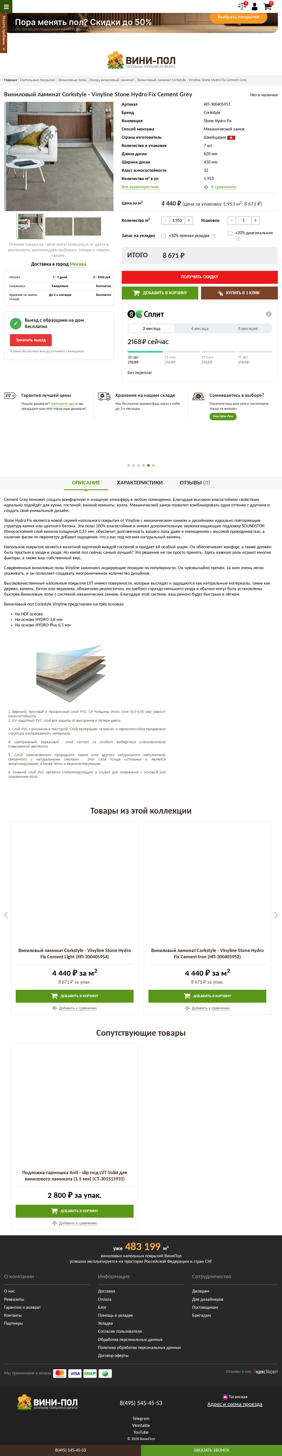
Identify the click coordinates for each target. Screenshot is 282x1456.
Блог (102, 1307)
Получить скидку (199, 277)
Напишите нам (63, 404)
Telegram (141, 1419)
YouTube (141, 1432)
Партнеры (13, 1323)
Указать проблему (4, 30)
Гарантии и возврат (22, 1307)
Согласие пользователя (120, 1331)
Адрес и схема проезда (234, 1404)
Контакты (13, 1315)
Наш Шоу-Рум (223, 416)
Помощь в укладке (115, 1315)
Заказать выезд (31, 340)
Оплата (105, 1299)
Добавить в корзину (164, 293)
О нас (9, 1291)
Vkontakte (141, 1426)
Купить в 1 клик (242, 293)
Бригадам (201, 1315)
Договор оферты (113, 1356)
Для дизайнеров (207, 1299)
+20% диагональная (254, 233)
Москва (78, 264)
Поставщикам (205, 1307)
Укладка (105, 1323)
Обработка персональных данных (130, 1340)
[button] (128, 465)
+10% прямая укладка (190, 236)
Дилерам (200, 1291)
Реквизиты (14, 1299)
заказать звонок (211, 1450)
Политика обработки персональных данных (139, 1348)
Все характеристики (140, 187)
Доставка (106, 1291)
